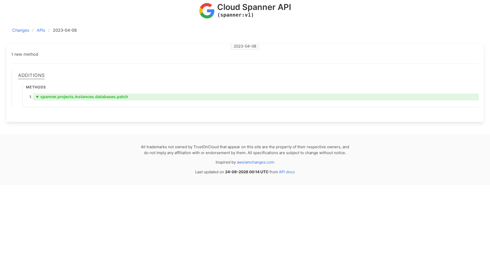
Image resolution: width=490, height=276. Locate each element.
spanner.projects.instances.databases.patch (82, 96)
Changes (20, 30)
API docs (287, 171)
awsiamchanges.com (255, 162)
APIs (41, 30)
